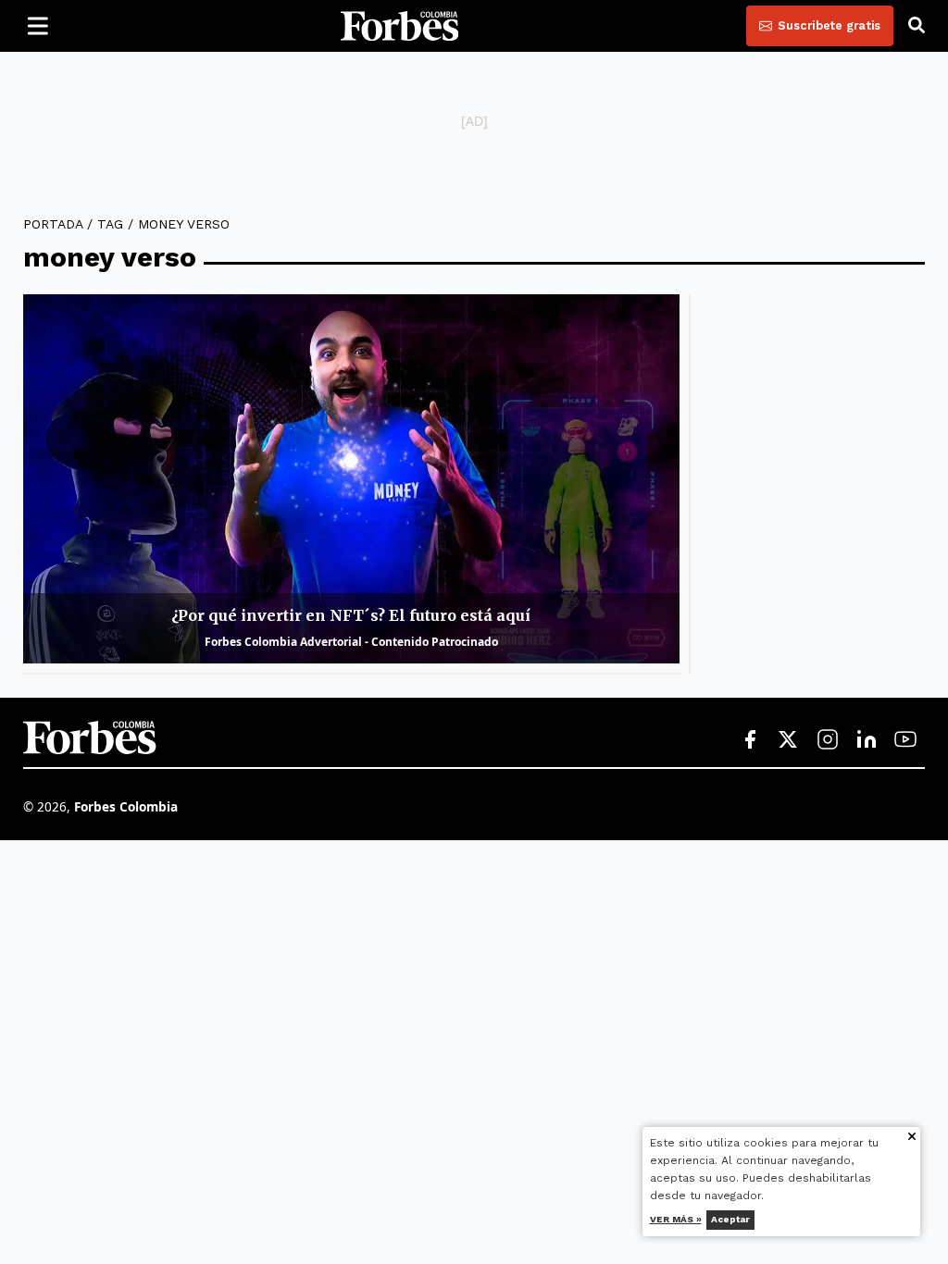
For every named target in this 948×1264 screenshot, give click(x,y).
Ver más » (676, 1219)
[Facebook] (750, 740)
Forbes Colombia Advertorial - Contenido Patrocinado (351, 642)
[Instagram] (828, 740)
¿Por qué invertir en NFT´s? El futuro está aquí (350, 615)
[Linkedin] (866, 740)
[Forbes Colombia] (400, 26)
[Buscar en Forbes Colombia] (916, 26)
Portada (52, 224)
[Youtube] (905, 740)
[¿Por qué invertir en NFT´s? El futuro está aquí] (351, 478)
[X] (789, 740)
